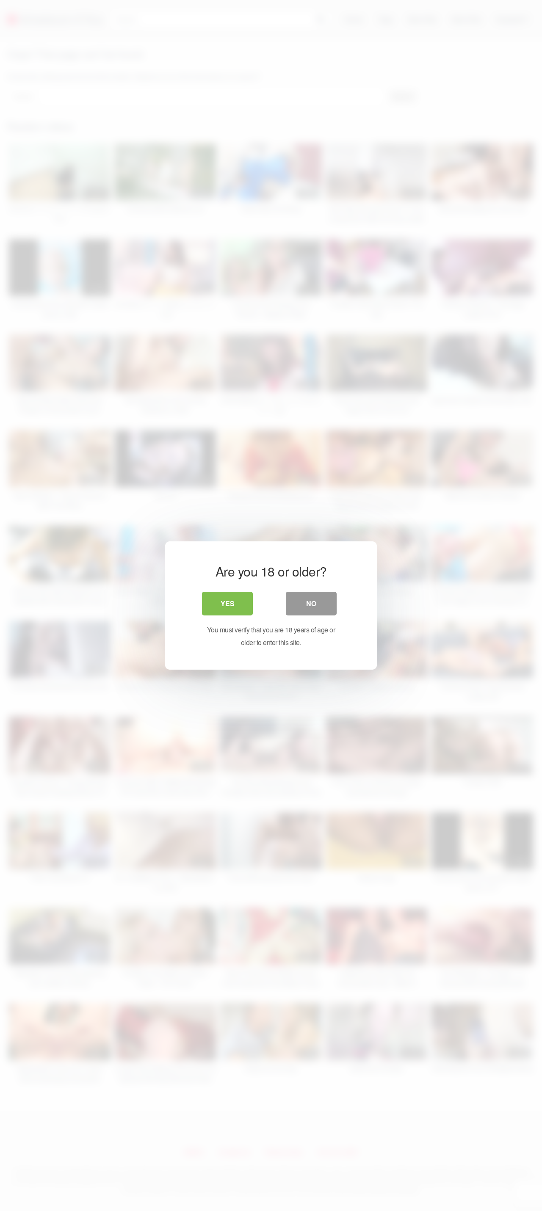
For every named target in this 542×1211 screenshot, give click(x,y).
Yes (228, 603)
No (311, 603)
